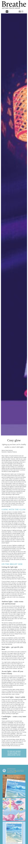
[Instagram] (22, 11)
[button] (7, 11)
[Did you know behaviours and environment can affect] (14, 809)
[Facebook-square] (19, 11)
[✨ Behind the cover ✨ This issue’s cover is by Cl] (14, 786)
